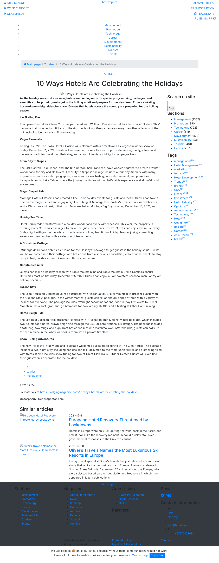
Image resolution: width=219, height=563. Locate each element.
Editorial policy (122, 540)
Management (113, 25)
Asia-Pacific (183, 235)
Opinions (181, 206)
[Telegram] (163, 495)
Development (113, 41)
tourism (31, 371)
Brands (180, 185)
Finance (181, 194)
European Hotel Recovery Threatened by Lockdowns (108, 422)
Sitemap (75, 503)
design (180, 226)
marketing (182, 169)
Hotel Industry (185, 202)
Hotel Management (188, 165)
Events (113, 54)
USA (178, 189)
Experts (75, 515)
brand (179, 239)
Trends (180, 181)
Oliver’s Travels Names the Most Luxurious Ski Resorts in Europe (114, 453)
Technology (112, 33)
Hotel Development (188, 177)
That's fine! (157, 555)
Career (113, 37)
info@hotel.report (179, 525)
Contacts (76, 507)
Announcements (186, 210)
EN (201, 18)
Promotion (113, 29)
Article (109, 74)
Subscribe (76, 519)
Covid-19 (182, 222)
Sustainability (113, 46)
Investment (183, 198)
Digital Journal (128, 499)
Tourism (113, 50)
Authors (75, 511)
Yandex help (140, 555)
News (73, 499)
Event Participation (131, 494)
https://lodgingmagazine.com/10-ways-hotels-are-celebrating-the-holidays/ (89, 392)
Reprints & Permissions (126, 544)
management (35, 375)
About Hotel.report (82, 494)
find (171, 108)
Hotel (179, 218)
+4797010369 (184, 533)
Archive (75, 523)
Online (123, 503)
